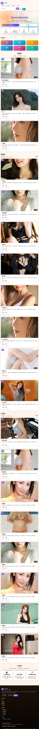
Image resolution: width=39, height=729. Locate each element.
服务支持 (4, 709)
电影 (8, 5)
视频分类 (3, 701)
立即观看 (11, 25)
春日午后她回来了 (5, 80)
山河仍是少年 (4, 307)
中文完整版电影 (4, 726)
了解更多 (28, 25)
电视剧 (13, 5)
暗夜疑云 (3, 595)
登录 (20, 8)
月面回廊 (3, 534)
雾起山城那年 (4, 440)
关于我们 (4, 712)
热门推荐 (3, 705)
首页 (3, 5)
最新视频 (3, 703)
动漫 (18, 5)
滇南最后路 (4, 472)
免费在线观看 (13, 726)
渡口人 (3, 111)
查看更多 (36, 156)
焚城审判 (3, 564)
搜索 (17, 8)
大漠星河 (3, 143)
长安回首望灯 (4, 212)
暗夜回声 (3, 656)
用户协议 (4, 714)
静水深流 (3, 244)
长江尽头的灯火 (5, 339)
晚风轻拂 (3, 276)
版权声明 (4, 711)
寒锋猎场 (3, 503)
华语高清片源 (9, 726)
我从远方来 (4, 402)
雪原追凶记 (4, 371)
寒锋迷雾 (3, 625)
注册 (24, 8)
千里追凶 (3, 181)
